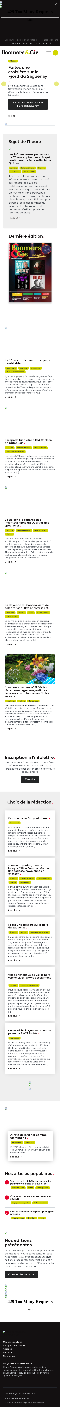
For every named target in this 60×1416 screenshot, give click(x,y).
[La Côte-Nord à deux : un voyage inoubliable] (30, 342)
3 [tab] (14, 116)
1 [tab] (9, 116)
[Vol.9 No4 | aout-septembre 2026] (30, 273)
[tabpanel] (30, 84)
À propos (16, 43)
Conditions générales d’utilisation (20, 1393)
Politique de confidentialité (17, 1398)
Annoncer (27, 43)
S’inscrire (30, 779)
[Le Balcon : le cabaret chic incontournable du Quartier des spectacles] (30, 501)
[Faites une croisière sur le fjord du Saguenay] (30, 918)
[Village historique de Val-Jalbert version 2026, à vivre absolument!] (30, 968)
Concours (9, 40)
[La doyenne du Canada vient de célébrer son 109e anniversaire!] (30, 587)
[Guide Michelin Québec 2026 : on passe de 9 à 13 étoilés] (30, 1024)
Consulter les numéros (21, 1274)
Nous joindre (41, 43)
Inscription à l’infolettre (27, 40)
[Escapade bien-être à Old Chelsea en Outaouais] (30, 422)
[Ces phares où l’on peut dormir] (30, 811)
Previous (3, 84)
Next (56, 84)
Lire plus (14, 218)
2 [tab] (11, 116)
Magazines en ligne (49, 40)
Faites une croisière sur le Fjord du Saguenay (28, 104)
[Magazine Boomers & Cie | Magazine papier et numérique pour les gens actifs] (20, 52)
